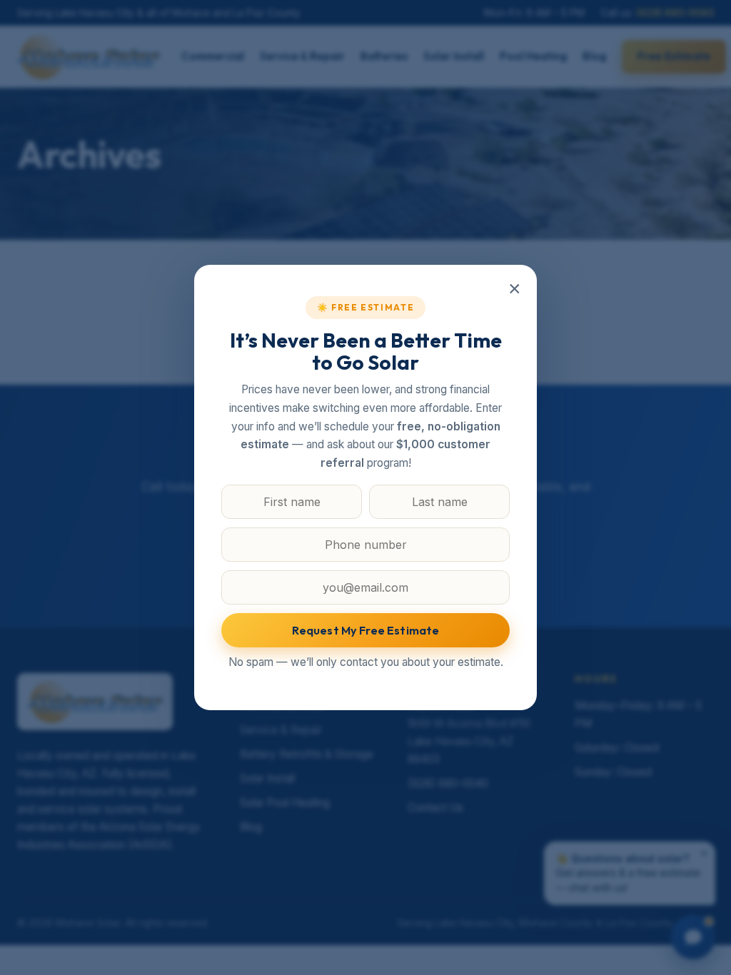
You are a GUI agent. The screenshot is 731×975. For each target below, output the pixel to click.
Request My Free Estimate (366, 630)
